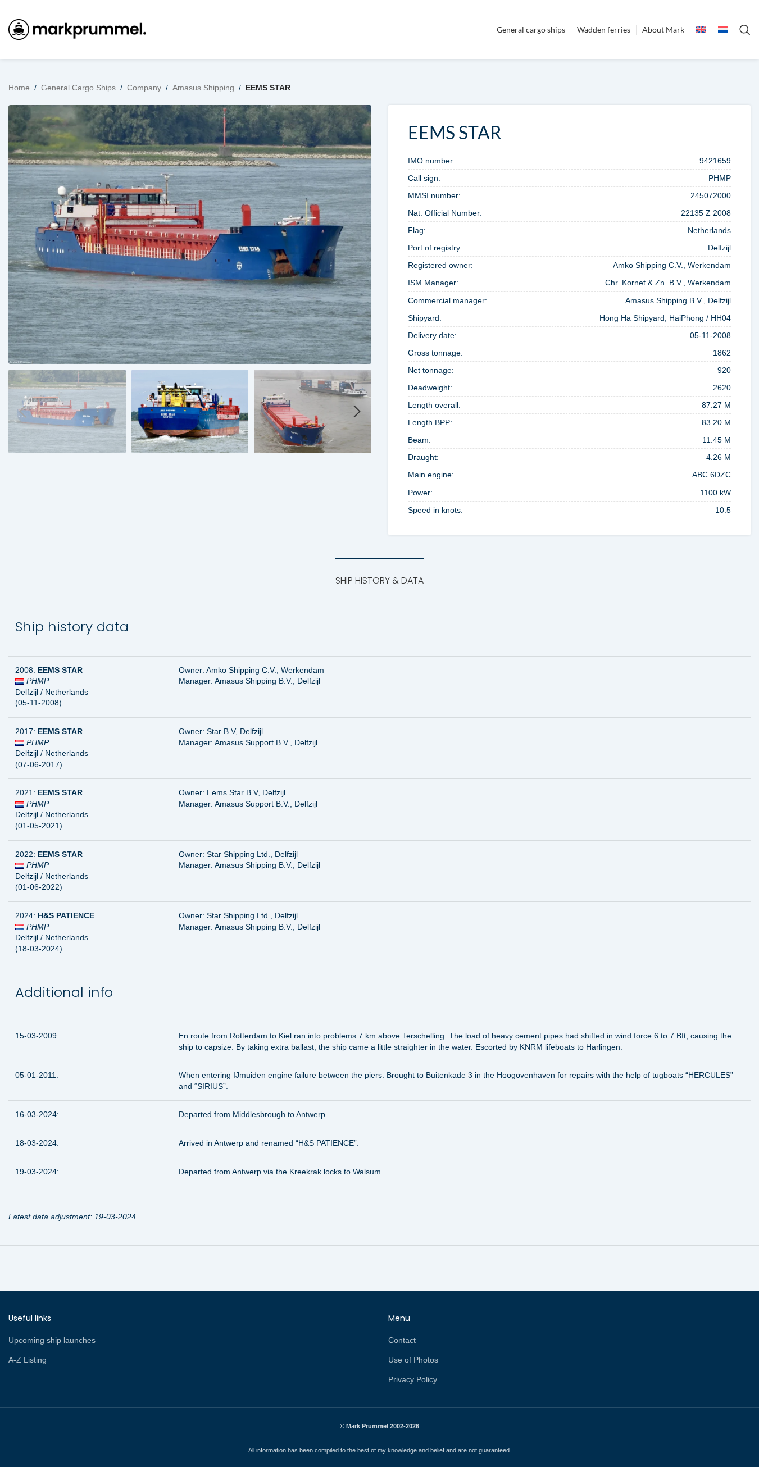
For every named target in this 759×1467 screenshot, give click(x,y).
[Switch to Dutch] (723, 30)
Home (19, 87)
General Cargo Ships (78, 87)
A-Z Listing (27, 1359)
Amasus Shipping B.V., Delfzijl (267, 680)
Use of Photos (413, 1359)
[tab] (379, 575)
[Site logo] (77, 28)
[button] (22, 412)
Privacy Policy (412, 1379)
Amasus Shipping (203, 87)
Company (144, 87)
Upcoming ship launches (52, 1340)
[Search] (745, 30)
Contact (402, 1340)
